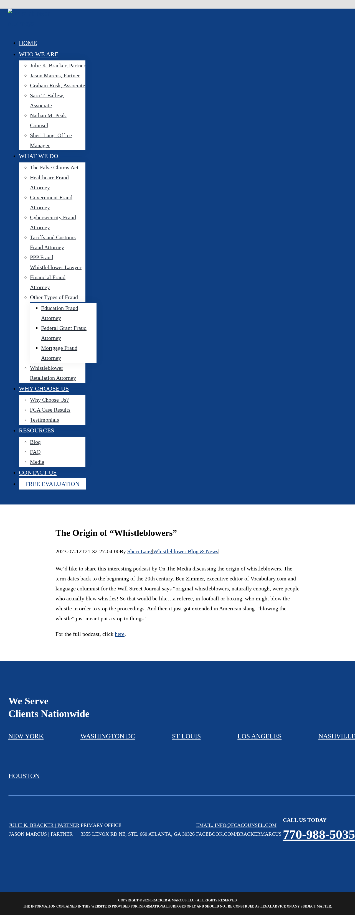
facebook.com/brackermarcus (239, 834)
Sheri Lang (139, 551)
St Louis (186, 736)
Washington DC (107, 736)
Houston (24, 775)
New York (26, 736)
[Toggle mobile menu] (10, 499)
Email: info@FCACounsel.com (236, 825)
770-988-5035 (319, 834)
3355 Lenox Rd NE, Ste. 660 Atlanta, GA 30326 (138, 834)
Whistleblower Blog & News (185, 551)
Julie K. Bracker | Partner (44, 825)
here (120, 634)
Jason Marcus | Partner (41, 834)
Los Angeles (259, 736)
